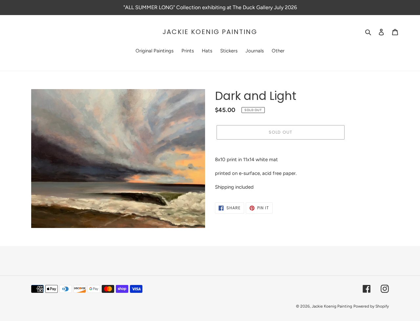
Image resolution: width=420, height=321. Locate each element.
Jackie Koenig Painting (209, 32)
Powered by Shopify (371, 306)
